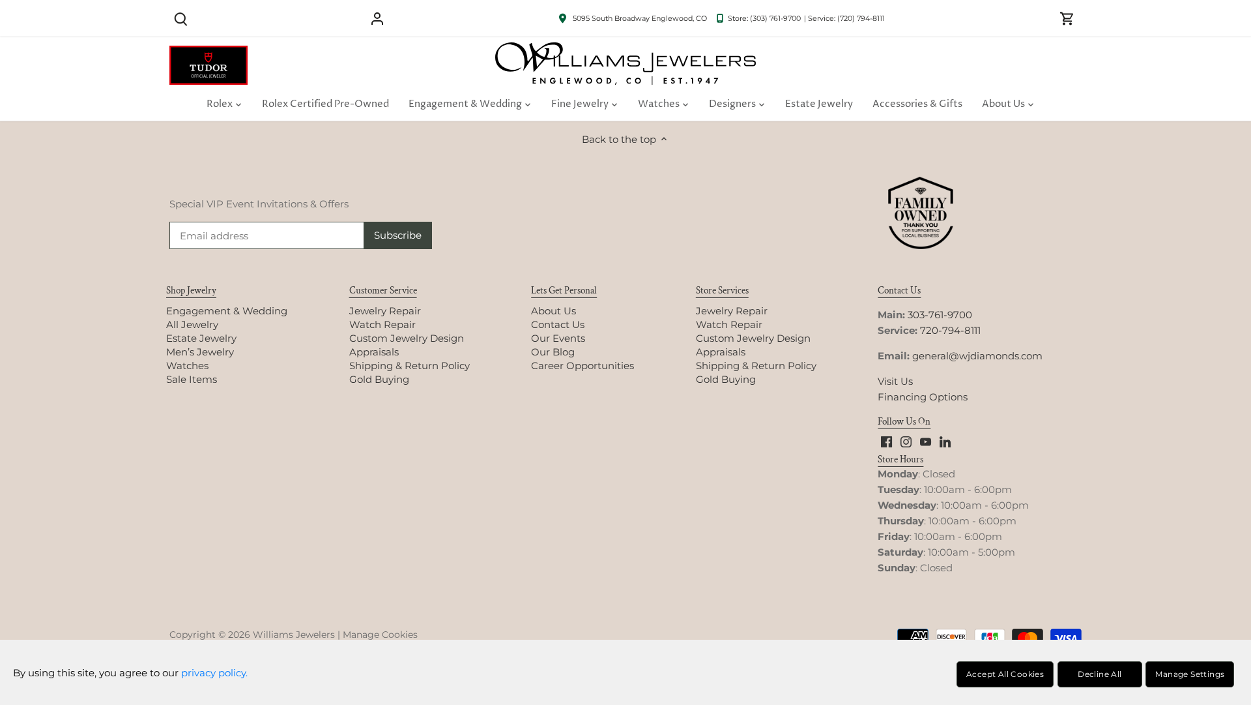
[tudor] (208, 52)
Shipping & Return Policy (409, 365)
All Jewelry (192, 324)
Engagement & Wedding (226, 311)
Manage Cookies (380, 634)
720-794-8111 (950, 330)
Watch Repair (382, 324)
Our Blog (553, 352)
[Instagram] (906, 441)
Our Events (558, 338)
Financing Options (923, 397)
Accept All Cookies (1005, 674)
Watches (187, 365)
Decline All (1099, 674)
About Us (553, 311)
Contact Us (557, 324)
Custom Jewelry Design (406, 338)
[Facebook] (886, 441)
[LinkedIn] (945, 441)
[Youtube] (925, 441)
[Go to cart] (1067, 18)
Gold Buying (379, 379)
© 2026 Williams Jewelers (276, 634)
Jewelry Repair (385, 311)
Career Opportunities (582, 365)
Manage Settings (1189, 674)
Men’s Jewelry (200, 352)
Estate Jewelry (201, 338)
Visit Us (895, 381)
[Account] (377, 18)
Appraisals (374, 352)
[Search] (180, 18)
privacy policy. (214, 673)
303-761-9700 (940, 314)
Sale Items (191, 379)
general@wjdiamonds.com (977, 356)
